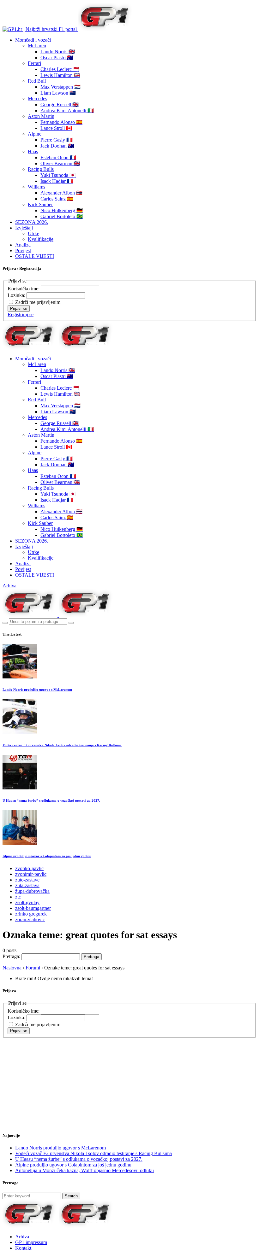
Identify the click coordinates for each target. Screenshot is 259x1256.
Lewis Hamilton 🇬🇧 (60, 75)
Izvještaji (24, 227)
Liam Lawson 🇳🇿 (58, 93)
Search (71, 1196)
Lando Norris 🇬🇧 (57, 51)
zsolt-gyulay (27, 902)
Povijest (23, 250)
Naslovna (12, 967)
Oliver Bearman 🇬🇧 (60, 163)
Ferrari (34, 63)
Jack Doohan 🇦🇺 (57, 145)
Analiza (23, 244)
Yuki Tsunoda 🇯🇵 (58, 175)
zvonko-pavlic (29, 868)
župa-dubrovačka (32, 891)
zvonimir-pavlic (30, 874)
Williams (36, 186)
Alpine (34, 134)
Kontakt (23, 1248)
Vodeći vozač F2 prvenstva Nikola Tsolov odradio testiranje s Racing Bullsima (62, 745)
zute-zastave (27, 879)
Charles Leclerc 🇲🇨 (59, 69)
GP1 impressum (31, 1242)
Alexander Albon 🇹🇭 (61, 192)
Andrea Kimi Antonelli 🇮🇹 (67, 110)
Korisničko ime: (24, 288)
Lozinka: (17, 295)
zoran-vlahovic (30, 919)
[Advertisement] (53, 1077)
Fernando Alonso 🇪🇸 (61, 122)
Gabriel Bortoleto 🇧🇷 (61, 216)
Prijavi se (18, 308)
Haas (33, 151)
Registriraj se (20, 314)
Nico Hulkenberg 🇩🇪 (61, 210)
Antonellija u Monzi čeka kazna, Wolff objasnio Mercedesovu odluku (84, 1170)
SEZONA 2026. (31, 222)
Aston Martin (41, 116)
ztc (18, 896)
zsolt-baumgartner (33, 908)
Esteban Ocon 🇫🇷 (58, 157)
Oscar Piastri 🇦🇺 (56, 57)
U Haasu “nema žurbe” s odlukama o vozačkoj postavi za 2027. (51, 800)
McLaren (37, 45)
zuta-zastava (27, 885)
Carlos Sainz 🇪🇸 (56, 198)
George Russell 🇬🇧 (59, 104)
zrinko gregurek (31, 913)
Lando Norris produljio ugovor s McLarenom (37, 689)
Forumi (33, 967)
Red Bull (37, 81)
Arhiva (9, 585)
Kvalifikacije (40, 239)
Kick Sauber (40, 204)
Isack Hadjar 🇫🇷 (56, 181)
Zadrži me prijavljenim (37, 302)
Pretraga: (11, 956)
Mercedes (37, 98)
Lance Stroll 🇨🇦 (56, 128)
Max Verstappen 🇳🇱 (60, 87)
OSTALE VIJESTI (34, 256)
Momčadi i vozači (33, 40)
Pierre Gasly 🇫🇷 (56, 139)
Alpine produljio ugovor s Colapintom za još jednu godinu (47, 856)
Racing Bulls (41, 169)
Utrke (33, 233)
